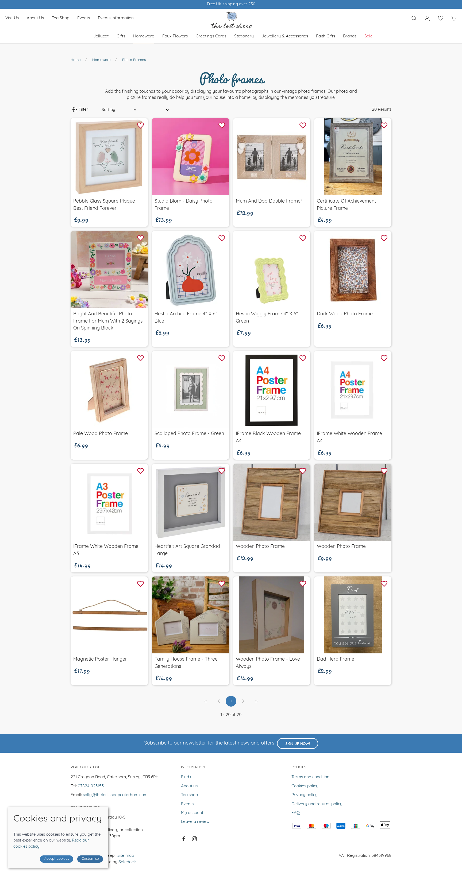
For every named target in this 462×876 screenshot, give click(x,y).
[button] (414, 18)
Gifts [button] (121, 36)
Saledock (127, 862)
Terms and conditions (311, 777)
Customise (90, 859)
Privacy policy (304, 795)
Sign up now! (298, 744)
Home (76, 60)
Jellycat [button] (101, 36)
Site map (125, 856)
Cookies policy (304, 786)
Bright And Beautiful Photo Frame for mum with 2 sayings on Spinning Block (108, 321)
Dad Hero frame (335, 659)
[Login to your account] (427, 18)
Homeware (101, 60)
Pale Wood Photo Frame (100, 434)
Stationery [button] (244, 36)
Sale (368, 36)
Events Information (116, 18)
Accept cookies (56, 859)
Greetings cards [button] (211, 36)
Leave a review (195, 822)
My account (192, 813)
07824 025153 (91, 786)
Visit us (12, 18)
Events (83, 18)
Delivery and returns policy (316, 804)
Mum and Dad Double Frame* (269, 201)
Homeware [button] (143, 36)
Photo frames (134, 60)
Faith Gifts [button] (325, 36)
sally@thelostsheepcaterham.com (115, 795)
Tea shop (60, 18)
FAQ (295, 813)
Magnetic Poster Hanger (100, 659)
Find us (187, 777)
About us (35, 18)
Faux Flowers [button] (175, 36)
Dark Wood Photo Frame (345, 314)
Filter (83, 109)
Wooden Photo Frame (260, 546)
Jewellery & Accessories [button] (285, 36)
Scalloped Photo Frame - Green (189, 434)
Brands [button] (349, 36)
